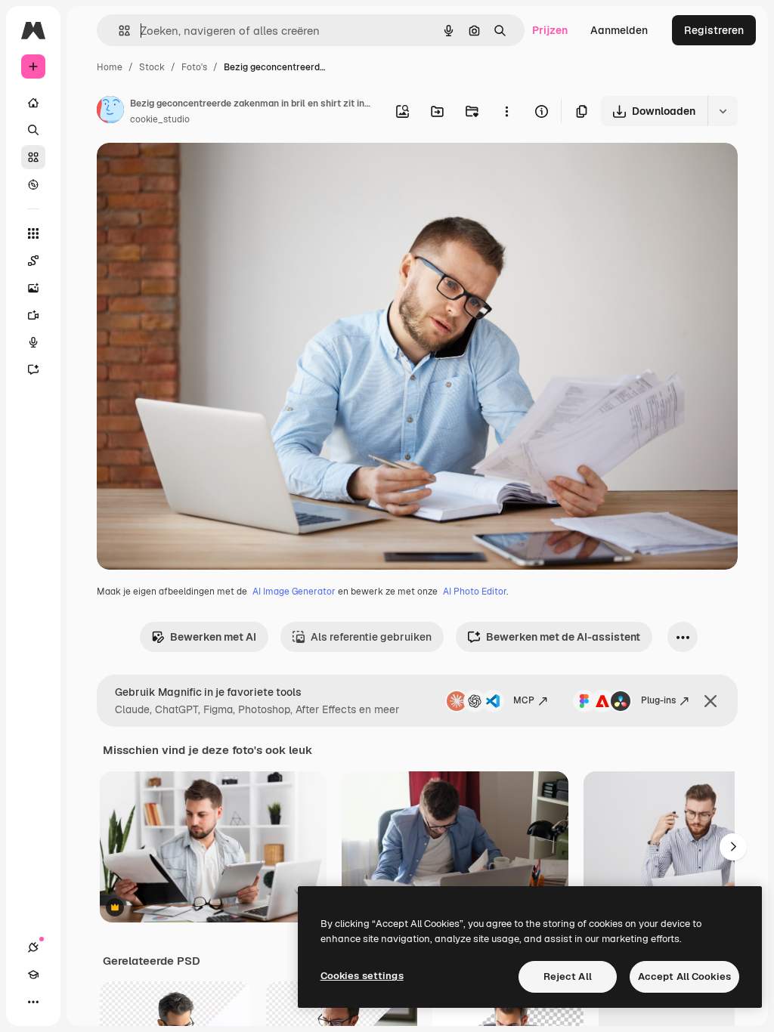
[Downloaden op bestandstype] (722, 111)
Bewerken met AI (213, 637)
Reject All (567, 976)
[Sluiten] (710, 701)
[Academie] (33, 974)
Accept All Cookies (684, 976)
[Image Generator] (33, 288)
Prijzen (550, 30)
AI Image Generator (294, 592)
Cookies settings (362, 975)
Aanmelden (619, 30)
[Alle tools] (33, 233)
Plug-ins (658, 700)
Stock (152, 67)
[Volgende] (733, 846)
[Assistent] (33, 369)
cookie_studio (160, 119)
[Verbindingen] (33, 947)
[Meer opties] (506, 111)
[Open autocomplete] (118, 30)
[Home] (33, 103)
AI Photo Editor (474, 592)
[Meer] (33, 1002)
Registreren (714, 30)
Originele (196, 172)
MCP (523, 700)
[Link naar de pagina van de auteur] (110, 112)
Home (109, 67)
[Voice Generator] (33, 342)
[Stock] (33, 157)
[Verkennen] (33, 184)
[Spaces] (33, 261)
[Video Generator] (33, 315)
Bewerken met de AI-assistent (563, 637)
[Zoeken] (33, 130)
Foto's (194, 67)
